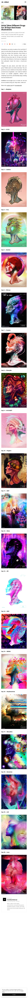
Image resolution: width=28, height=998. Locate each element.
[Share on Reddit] (10, 44)
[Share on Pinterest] (5, 44)
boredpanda (18, 85)
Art (2, 22)
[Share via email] (12, 44)
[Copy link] (15, 44)
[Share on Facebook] (2, 44)
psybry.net (9, 85)
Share (25, 44)
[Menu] (25, 2)
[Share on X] (7, 44)
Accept (14, 994)
